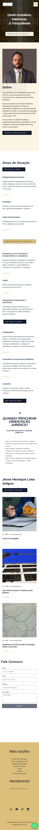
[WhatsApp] (11, 809)
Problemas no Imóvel (19, 766)
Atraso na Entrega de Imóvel (19, 761)
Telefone (4, 684)
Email (4, 676)
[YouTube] (17, 809)
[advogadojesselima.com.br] (7, 4)
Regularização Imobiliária (19, 764)
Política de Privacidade (19, 773)
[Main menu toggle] (36, 4)
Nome (4, 668)
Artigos (20, 768)
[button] (35, 826)
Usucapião (19, 771)
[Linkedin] (28, 809)
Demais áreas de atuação (19, 759)
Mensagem (5, 692)
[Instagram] (22, 809)
